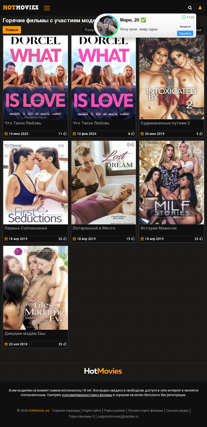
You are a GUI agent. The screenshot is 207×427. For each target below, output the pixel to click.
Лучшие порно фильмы (145, 410)
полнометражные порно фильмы (87, 395)
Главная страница (66, 410)
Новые (12, 30)
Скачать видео (177, 410)
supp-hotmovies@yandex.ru (118, 416)
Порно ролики (114, 410)
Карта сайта (92, 410)
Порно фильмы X (82, 416)
